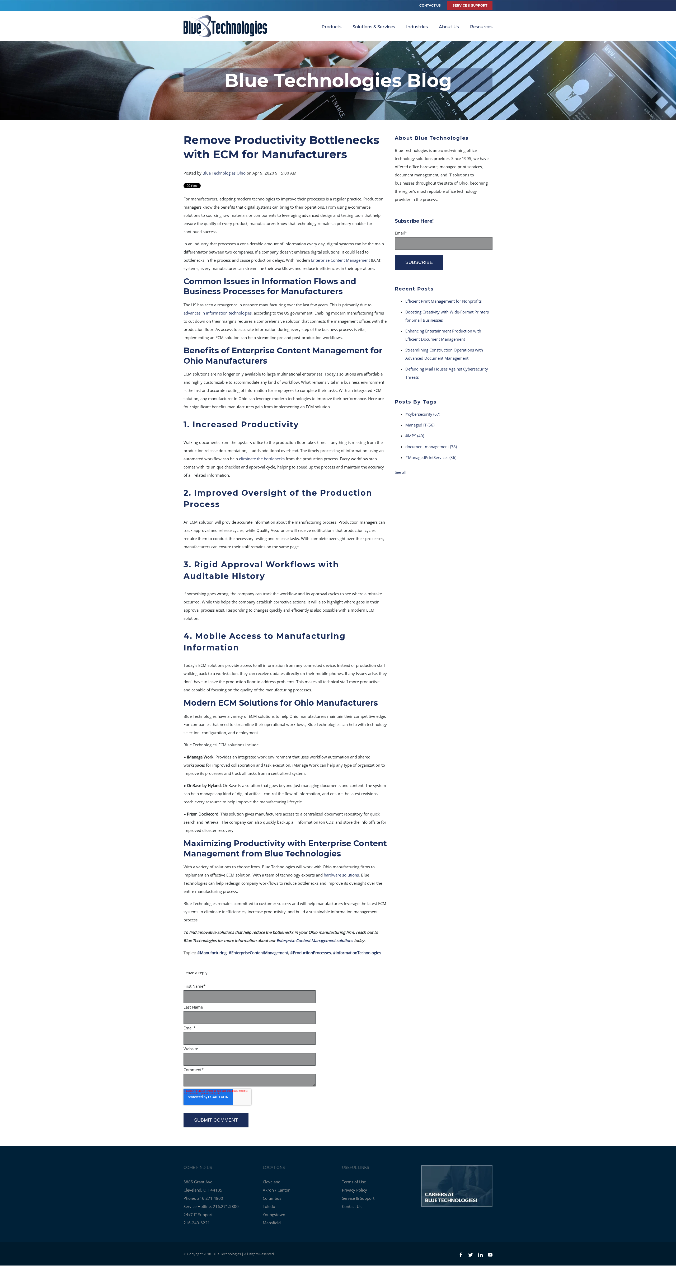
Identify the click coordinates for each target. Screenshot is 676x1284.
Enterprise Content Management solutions (314, 940)
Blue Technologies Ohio (224, 173)
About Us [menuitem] (449, 26)
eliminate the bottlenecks (262, 458)
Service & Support (358, 1198)
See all (400, 472)
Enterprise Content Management (340, 260)
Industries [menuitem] (417, 26)
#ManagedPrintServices (430, 457)
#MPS (414, 435)
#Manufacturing (212, 952)
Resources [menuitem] (481, 26)
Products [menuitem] (331, 26)
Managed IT (419, 425)
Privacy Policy (354, 1190)
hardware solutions (341, 875)
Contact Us (430, 5)
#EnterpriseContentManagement (258, 952)
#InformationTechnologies (357, 952)
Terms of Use (354, 1181)
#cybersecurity (422, 414)
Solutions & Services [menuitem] (374, 26)
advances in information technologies (218, 313)
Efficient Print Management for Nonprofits (443, 301)
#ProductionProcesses (310, 952)
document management (431, 446)
